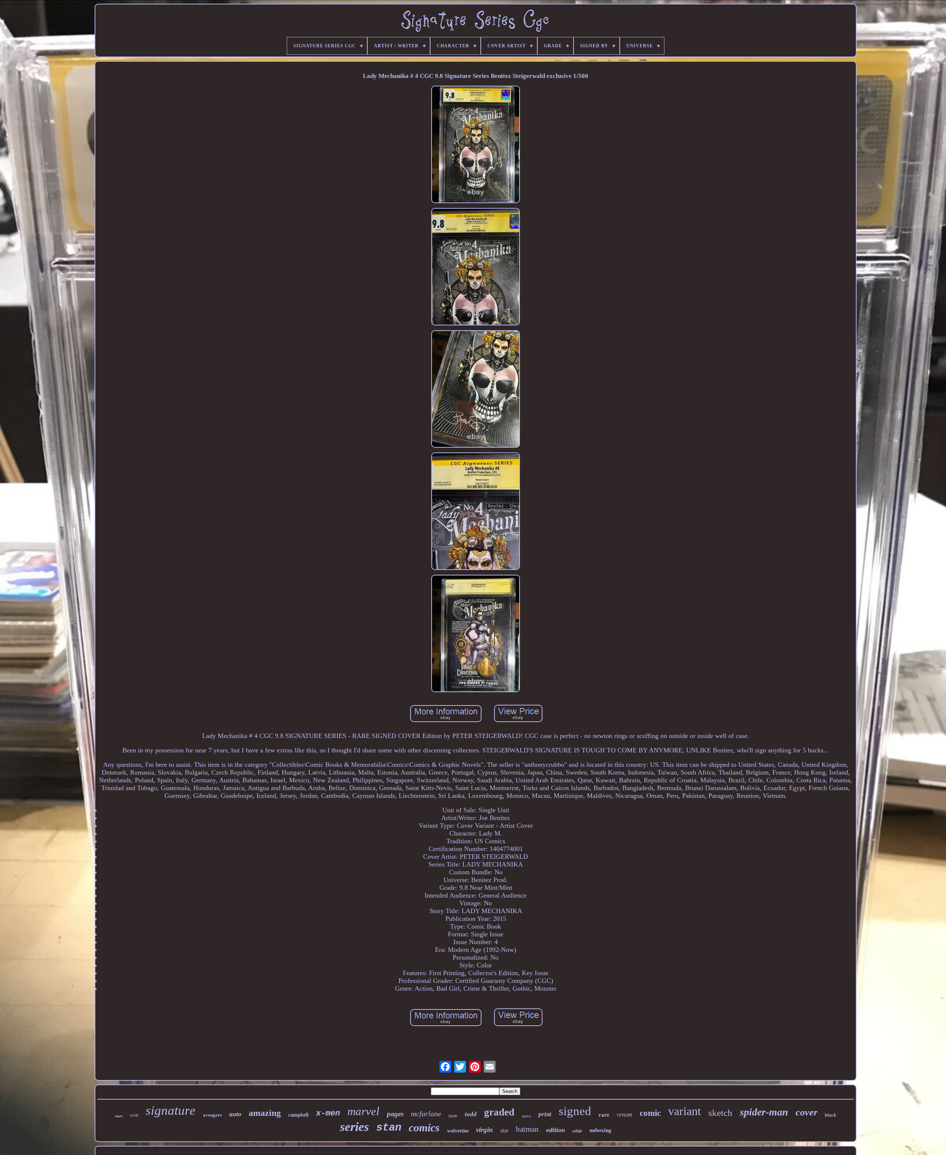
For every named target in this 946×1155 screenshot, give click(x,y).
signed (575, 1111)
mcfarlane (426, 1114)
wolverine (458, 1131)
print (544, 1114)
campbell (298, 1115)
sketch (720, 1113)
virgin (484, 1130)
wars (119, 1116)
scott (134, 1115)
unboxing (600, 1130)
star (504, 1130)
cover (806, 1112)
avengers (212, 1115)
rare (604, 1115)
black (830, 1115)
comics (424, 1127)
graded (499, 1112)
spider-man (764, 1112)
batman (527, 1129)
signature (170, 1110)
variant (684, 1111)
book (453, 1116)
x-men (328, 1113)
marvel (363, 1111)
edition (555, 1130)
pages (395, 1114)
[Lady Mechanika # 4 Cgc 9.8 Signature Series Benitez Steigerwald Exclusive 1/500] (475, 145)
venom (624, 1114)
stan (388, 1128)
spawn (526, 1116)
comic (650, 1113)
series (354, 1127)
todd (471, 1114)
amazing (265, 1113)
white (577, 1131)
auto (235, 1114)
